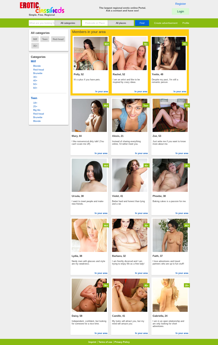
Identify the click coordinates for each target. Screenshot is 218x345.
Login (180, 11)
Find (142, 23)
